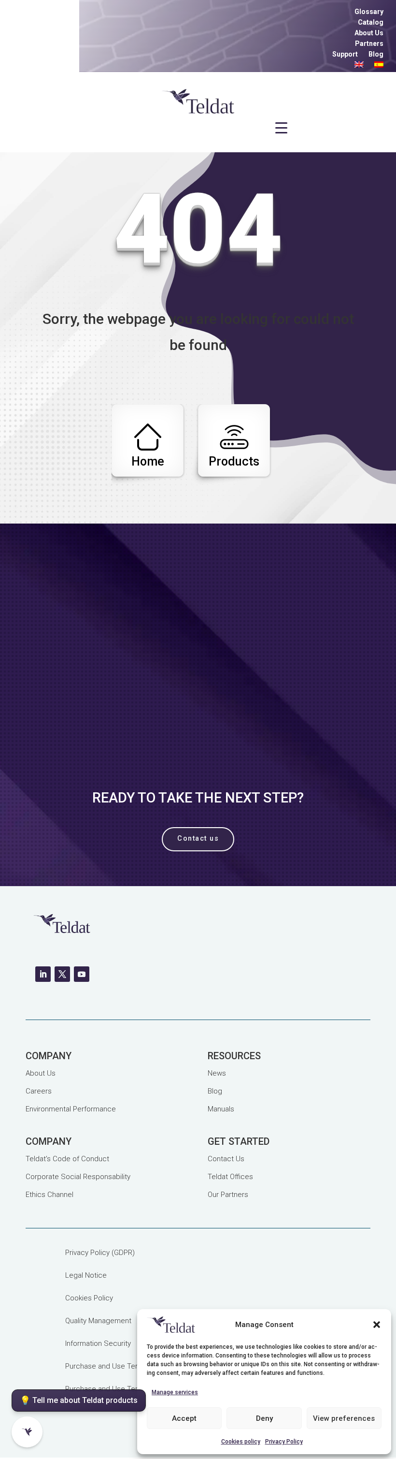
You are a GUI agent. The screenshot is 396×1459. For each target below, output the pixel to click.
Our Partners (228, 1194)
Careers (39, 1091)
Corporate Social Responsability (78, 1176)
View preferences (344, 1418)
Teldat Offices (230, 1176)
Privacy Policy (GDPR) (100, 1252)
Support (345, 54)
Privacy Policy (284, 1441)
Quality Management (98, 1320)
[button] (377, 1324)
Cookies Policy (89, 1298)
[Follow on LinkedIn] (43, 974)
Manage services (175, 1392)
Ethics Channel (49, 1194)
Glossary (368, 11)
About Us (368, 33)
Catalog (370, 22)
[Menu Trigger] (281, 128)
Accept (184, 1418)
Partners (369, 43)
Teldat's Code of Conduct (67, 1158)
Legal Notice (86, 1275)
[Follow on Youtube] (81, 974)
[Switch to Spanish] (378, 66)
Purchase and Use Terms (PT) (114, 1389)
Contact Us (226, 1158)
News (217, 1073)
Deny (264, 1418)
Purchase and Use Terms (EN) (114, 1366)
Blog (375, 54)
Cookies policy (240, 1441)
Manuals (221, 1109)
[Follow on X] (62, 974)
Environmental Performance (71, 1109)
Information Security (98, 1343)
